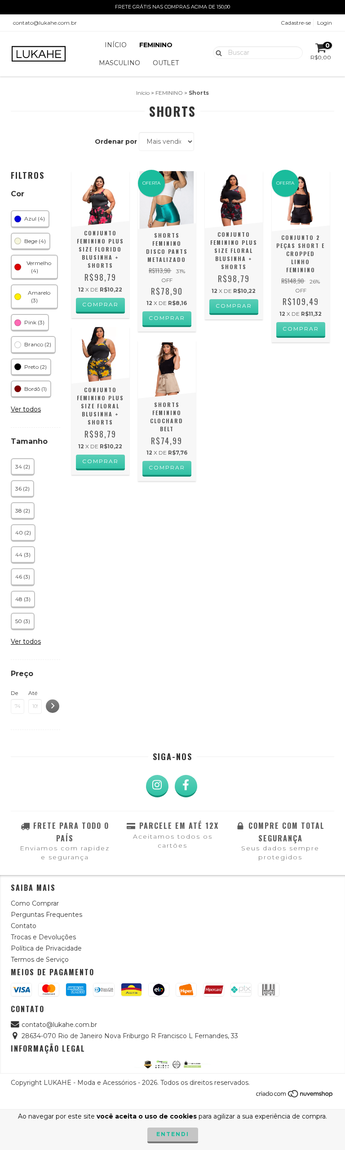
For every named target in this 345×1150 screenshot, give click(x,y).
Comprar (100, 304)
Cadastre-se (296, 22)
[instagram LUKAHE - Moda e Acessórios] (157, 786)
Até (32, 693)
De (14, 693)
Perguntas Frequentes (46, 915)
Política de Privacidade (46, 948)
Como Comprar (35, 903)
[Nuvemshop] (295, 1096)
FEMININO (155, 45)
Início (143, 92)
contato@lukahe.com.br (45, 22)
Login (324, 22)
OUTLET (166, 63)
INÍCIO (116, 45)
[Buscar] (217, 52)
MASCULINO (119, 63)
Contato (23, 926)
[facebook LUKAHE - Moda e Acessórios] (186, 786)
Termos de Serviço (40, 959)
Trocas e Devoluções (43, 937)
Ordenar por (116, 141)
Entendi (172, 1134)
